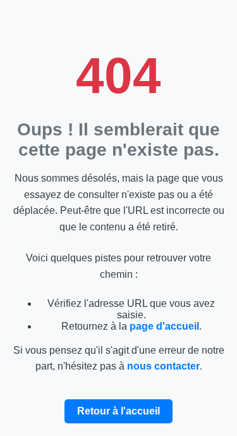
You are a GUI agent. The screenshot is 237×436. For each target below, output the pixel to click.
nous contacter (163, 366)
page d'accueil (164, 326)
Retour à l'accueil (118, 411)
